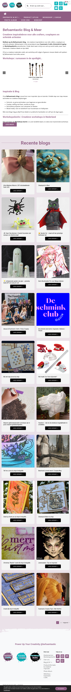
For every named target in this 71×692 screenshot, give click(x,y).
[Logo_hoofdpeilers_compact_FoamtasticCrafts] (8, 652)
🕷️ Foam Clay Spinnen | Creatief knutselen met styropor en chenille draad (17, 234)
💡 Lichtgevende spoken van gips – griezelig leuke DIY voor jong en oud (16, 282)
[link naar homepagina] (5, 13)
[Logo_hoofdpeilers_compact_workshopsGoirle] (35, 652)
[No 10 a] (53, 574)
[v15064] (18, 246)
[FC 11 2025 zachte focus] (53, 150)
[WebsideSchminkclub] (53, 294)
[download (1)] (53, 387)
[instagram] (61, 3)
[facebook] (56, 3)
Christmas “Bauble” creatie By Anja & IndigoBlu (16, 563)
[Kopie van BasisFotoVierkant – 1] (18, 527)
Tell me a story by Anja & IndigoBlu (13, 471)
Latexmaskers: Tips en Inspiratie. (47, 563)
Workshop (35, 79)
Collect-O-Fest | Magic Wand (35, 77)
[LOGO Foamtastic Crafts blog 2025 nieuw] (12, 2)
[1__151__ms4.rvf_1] (53, 198)
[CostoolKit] (53, 341)
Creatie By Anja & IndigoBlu (11, 609)
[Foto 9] (18, 150)
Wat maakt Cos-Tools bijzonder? (47, 377)
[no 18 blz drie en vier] (18, 341)
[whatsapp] (61, 8)
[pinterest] (67, 656)
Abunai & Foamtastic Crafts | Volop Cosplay (16, 329)
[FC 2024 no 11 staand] (18, 481)
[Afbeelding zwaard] (53, 435)
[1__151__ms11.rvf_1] (18, 198)
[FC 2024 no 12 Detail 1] (18, 435)
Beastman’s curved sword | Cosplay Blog (49, 471)
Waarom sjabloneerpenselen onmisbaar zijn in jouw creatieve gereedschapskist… (16, 423)
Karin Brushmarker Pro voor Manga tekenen (51, 281)
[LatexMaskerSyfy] (53, 527)
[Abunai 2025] (18, 294)
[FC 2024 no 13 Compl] (53, 481)
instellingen (7, 690)
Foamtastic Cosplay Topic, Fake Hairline (49, 609)
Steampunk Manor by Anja (45, 517)
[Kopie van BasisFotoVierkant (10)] (18, 574)
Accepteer (61, 688)
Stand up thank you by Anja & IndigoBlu (14, 517)
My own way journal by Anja (11, 377)
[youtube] (56, 8)
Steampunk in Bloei (44, 185)
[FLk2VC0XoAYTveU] (53, 246)
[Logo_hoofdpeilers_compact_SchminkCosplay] (21, 652)
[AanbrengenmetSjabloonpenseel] (18, 387)
